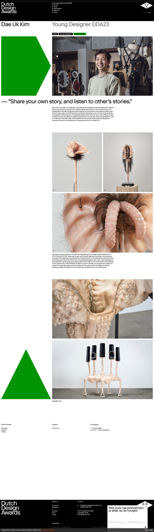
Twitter (3, 432)
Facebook (4, 428)
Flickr (53, 513)
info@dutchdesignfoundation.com (91, 505)
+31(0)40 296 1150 (85, 507)
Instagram (55, 507)
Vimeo (54, 515)
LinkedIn (4, 430)
